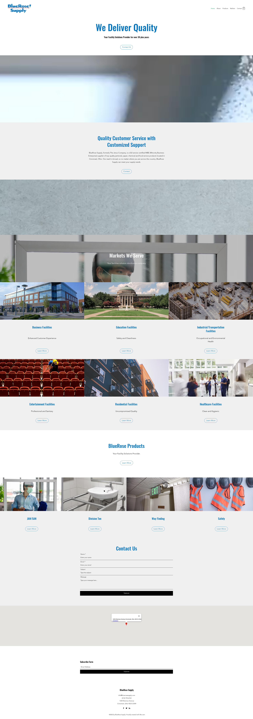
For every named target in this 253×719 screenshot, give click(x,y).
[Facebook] (124, 708)
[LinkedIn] (129, 708)
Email (82, 561)
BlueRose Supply (127, 689)
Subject (83, 569)
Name (83, 554)
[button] (244, 8)
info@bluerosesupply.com (126, 695)
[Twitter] (126, 708)
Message (83, 577)
